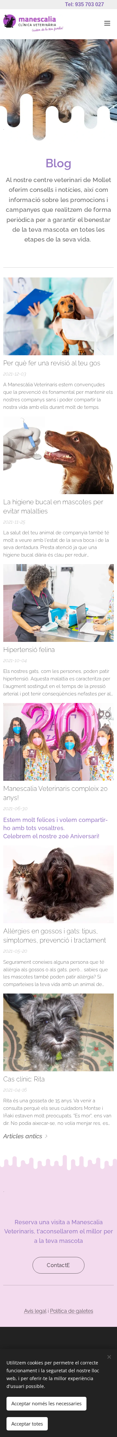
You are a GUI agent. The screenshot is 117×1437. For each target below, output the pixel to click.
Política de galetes (71, 1311)
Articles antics (22, 1136)
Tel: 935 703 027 (84, 4)
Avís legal (35, 1311)
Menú (107, 22)
